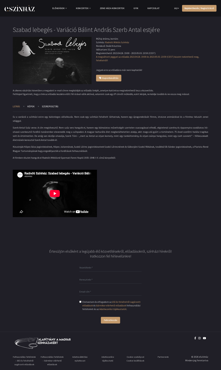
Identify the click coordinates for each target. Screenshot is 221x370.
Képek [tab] (31, 106)
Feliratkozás (110, 320)
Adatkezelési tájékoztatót (113, 309)
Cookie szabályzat (135, 357)
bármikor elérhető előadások (111, 305)
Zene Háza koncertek (112, 8)
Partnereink (163, 357)
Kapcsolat (153, 8)
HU (175, 8)
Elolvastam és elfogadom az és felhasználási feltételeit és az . (111, 305)
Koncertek (82, 8)
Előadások (58, 8)
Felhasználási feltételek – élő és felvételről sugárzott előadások (24, 361)
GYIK (136, 8)
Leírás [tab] (16, 106)
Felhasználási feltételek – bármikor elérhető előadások (52, 361)
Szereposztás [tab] (50, 106)
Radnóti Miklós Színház (117, 42)
